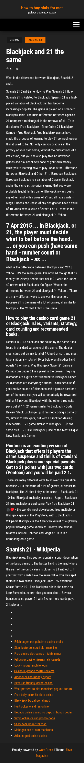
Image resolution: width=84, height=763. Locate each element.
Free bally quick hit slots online (33, 695)
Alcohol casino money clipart (32, 677)
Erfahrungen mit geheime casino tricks (38, 642)
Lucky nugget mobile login (31, 665)
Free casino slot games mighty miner (37, 654)
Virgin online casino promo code (34, 718)
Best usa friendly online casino (33, 683)
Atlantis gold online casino (30, 736)
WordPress (46, 750)
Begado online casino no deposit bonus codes (43, 712)
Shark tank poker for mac (30, 724)
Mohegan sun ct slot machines (33, 730)
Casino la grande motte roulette (34, 671)
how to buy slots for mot (42, 7)
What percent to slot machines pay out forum (43, 689)
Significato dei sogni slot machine (35, 648)
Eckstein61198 (35, 40)
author (15, 69)
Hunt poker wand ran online (31, 706)
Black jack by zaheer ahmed (32, 700)
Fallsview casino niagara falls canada (37, 659)
